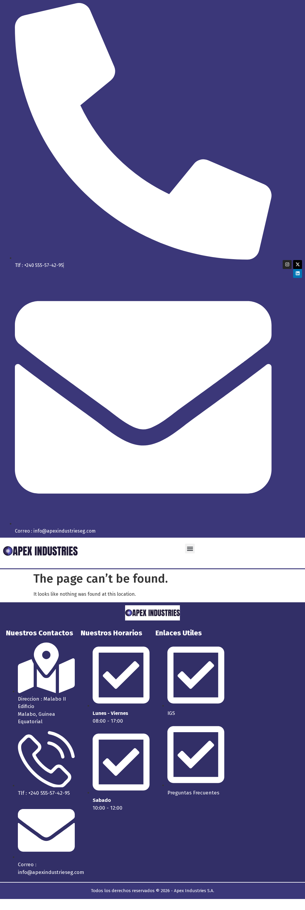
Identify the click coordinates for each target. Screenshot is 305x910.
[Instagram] (287, 264)
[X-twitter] (297, 264)
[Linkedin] (297, 273)
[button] (190, 548)
